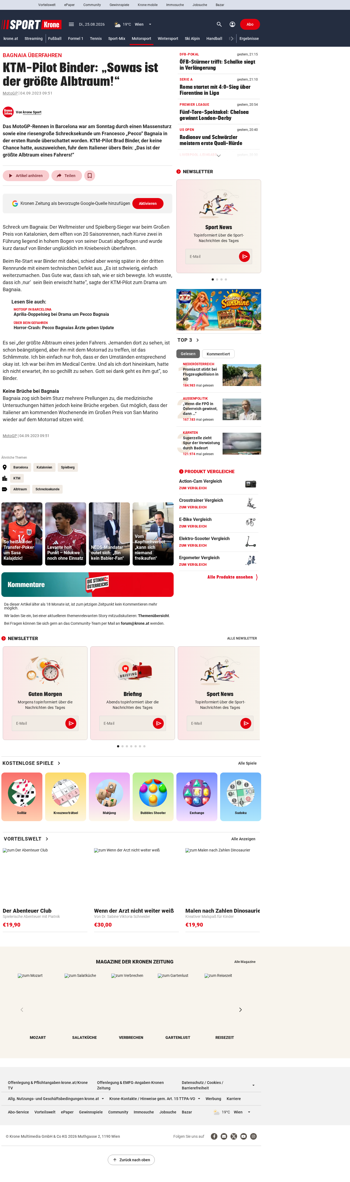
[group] (21, 533)
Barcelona (20, 467)
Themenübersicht (153, 616)
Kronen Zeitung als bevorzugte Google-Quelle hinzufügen (89, 203)
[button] (232, 39)
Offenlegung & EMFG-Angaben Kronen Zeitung (130, 1085)
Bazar (220, 5)
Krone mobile (148, 5)
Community (92, 5)
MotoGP (10, 93)
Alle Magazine (244, 962)
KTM (17, 478)
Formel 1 (75, 38)
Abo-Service (18, 1112)
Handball (214, 38)
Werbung (213, 1098)
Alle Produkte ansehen (230, 577)
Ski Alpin (192, 38)
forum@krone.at (135, 623)
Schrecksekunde (47, 489)
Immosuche (175, 5)
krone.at (11, 38)
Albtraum (20, 489)
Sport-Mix (116, 38)
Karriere (234, 1098)
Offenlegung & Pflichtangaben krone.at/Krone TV (48, 1085)
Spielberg (68, 467)
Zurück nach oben (131, 1160)
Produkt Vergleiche (210, 471)
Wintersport (168, 38)
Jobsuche (199, 5)
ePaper (69, 5)
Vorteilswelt (47, 5)
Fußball (55, 38)
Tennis (96, 38)
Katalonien (44, 467)
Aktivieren (148, 203)
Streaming (34, 38)
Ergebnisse (249, 38)
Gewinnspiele (119, 5)
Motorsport (141, 38)
